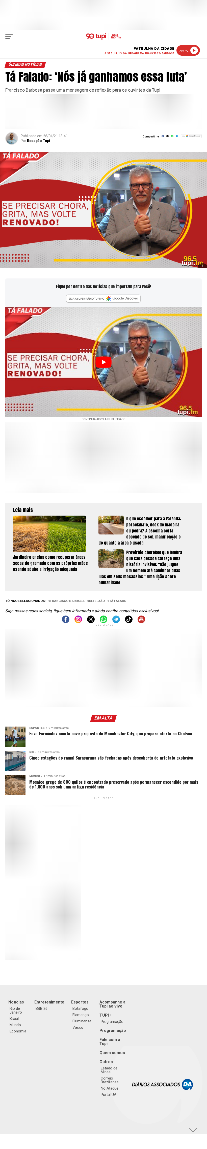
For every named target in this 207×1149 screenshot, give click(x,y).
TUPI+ (105, 1015)
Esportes (80, 1002)
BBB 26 (41, 1008)
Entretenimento (49, 1002)
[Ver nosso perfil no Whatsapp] (103, 621)
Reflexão (97, 601)
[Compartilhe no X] (167, 137)
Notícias (16, 1002)
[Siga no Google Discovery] (191, 138)
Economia (18, 1031)
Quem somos (112, 1052)
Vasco (77, 1027)
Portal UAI (109, 1094)
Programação (112, 1021)
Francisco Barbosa (67, 601)
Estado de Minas (109, 1070)
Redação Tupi (38, 141)
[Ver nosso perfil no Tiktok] (129, 621)
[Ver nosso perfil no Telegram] (116, 621)
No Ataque (109, 1088)
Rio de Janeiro (16, 1010)
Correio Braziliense (110, 1080)
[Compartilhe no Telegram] (177, 137)
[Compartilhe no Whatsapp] (172, 137)
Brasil (14, 1018)
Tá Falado (117, 601)
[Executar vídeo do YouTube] (103, 362)
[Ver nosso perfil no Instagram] (78, 621)
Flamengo (80, 1015)
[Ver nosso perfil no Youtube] (141, 621)
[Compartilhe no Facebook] (163, 137)
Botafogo (80, 1008)
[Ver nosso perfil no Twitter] (91, 621)
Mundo (15, 1025)
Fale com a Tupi (109, 1041)
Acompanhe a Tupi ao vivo (112, 1004)
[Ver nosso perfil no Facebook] (65, 621)
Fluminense (81, 1021)
